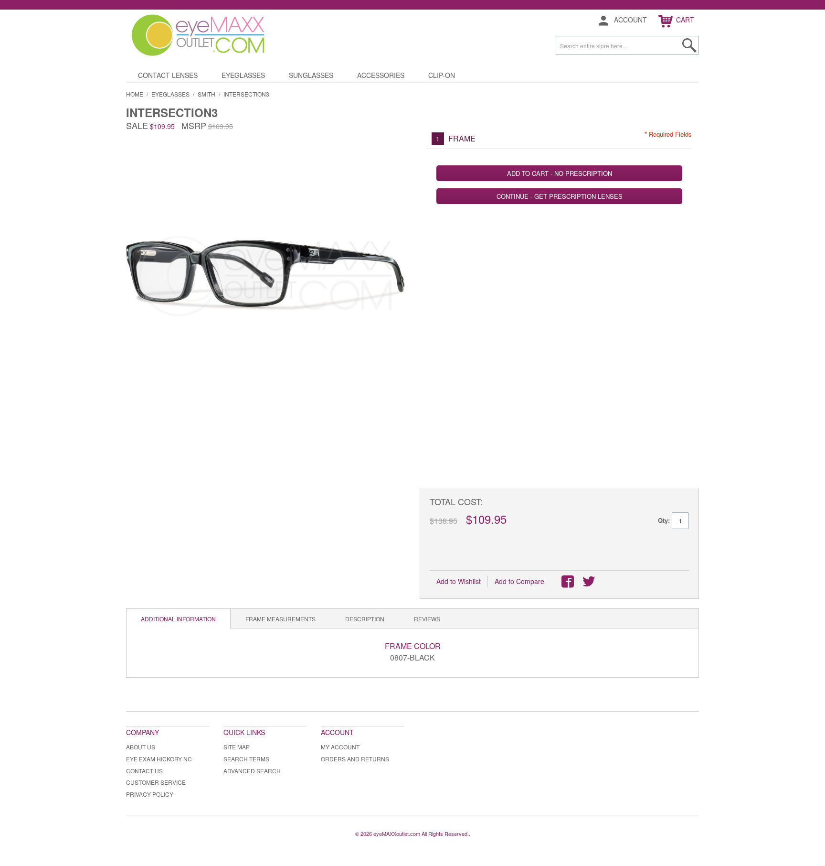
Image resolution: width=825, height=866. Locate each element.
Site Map (236, 747)
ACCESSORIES (380, 75)
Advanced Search (252, 771)
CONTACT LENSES (168, 75)
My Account (340, 747)
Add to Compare (519, 581)
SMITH (206, 94)
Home (134, 94)
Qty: (664, 520)
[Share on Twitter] (588, 581)
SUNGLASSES (311, 75)
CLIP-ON (441, 75)
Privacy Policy (149, 794)
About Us (140, 747)
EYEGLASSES (243, 75)
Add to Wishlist (458, 581)
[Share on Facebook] (567, 581)
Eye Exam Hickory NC (159, 759)
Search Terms (246, 759)
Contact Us (144, 771)
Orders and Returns (355, 759)
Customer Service (156, 782)
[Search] (689, 45)
